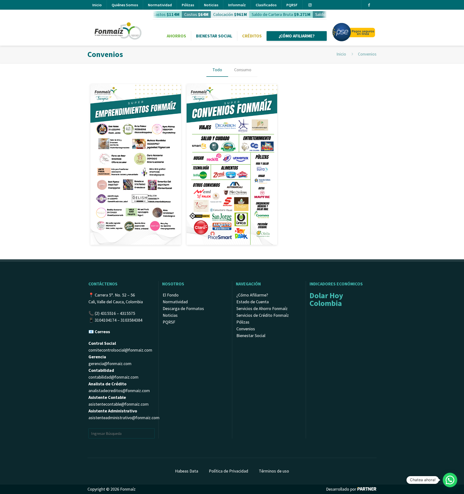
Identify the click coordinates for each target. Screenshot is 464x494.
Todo (217, 69)
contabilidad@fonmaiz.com (113, 377)
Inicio (97, 4)
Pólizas (188, 4)
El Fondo (171, 295)
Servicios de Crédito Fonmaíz (262, 315)
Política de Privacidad (228, 471)
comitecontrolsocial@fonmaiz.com (120, 350)
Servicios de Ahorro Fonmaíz (262, 308)
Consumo (242, 69)
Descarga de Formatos (183, 308)
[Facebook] (368, 5)
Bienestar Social (250, 335)
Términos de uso (274, 471)
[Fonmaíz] (118, 24)
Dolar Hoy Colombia (326, 299)
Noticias (211, 4)
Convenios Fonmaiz (221, 96)
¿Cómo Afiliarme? (252, 295)
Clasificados (266, 4)
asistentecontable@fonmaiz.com (118, 404)
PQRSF (291, 4)
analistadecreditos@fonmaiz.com (119, 390)
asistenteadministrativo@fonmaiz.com (124, 417)
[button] (450, 480)
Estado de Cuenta (252, 301)
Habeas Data (186, 471)
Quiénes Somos (125, 4)
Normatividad (160, 4)
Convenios (245, 329)
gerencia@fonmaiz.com (109, 363)
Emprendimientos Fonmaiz (134, 96)
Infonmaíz (237, 4)
